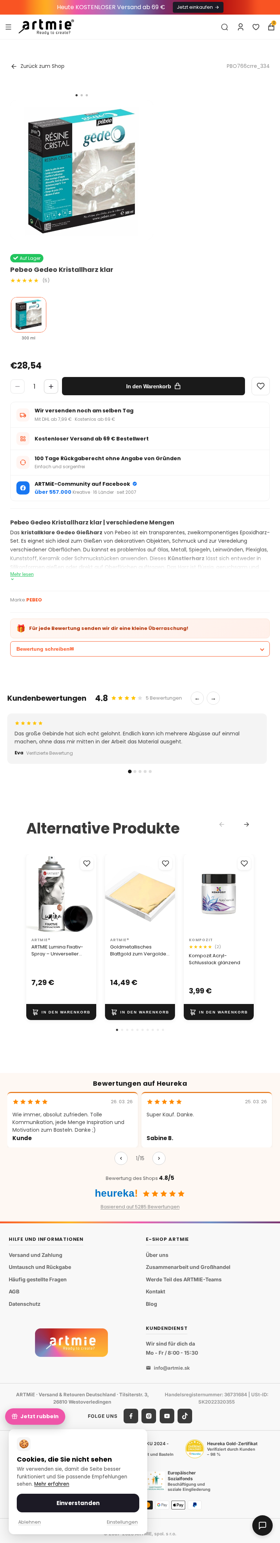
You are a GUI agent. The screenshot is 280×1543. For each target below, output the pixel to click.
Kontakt (155, 1291)
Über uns (157, 1255)
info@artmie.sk (172, 1368)
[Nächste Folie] (246, 894)
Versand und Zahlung (35, 1255)
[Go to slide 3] (87, 95)
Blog (151, 1304)
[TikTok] (185, 1416)
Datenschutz (24, 1304)
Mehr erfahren (51, 1484)
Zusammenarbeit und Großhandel (188, 1267)
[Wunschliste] (256, 27)
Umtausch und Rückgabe (40, 1267)
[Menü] (8, 26)
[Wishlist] (261, 386)
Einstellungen (122, 1522)
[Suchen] (225, 27)
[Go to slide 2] (82, 95)
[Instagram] (148, 1416)
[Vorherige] (121, 1158)
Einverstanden (78, 1503)
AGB (14, 1291)
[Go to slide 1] (76, 95)
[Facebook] (131, 1416)
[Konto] (241, 27)
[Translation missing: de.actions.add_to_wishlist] (86, 863)
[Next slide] (246, 824)
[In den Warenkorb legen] (61, 1012)
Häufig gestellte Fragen (38, 1279)
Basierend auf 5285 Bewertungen (140, 1206)
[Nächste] (159, 1158)
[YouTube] (167, 1416)
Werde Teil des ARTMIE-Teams (184, 1279)
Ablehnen (29, 1522)
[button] (117, 1030)
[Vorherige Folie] (192, 894)
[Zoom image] (81, 171)
